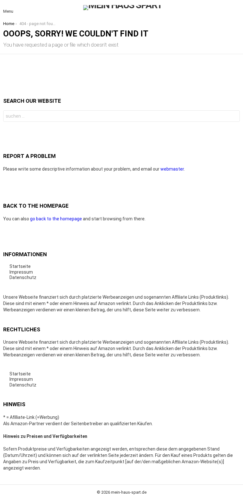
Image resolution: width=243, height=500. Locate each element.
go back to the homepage (56, 218)
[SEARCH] (236, 7)
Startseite (20, 266)
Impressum (21, 272)
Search (233, 116)
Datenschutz (22, 277)
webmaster (172, 169)
